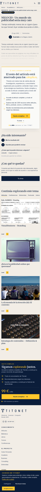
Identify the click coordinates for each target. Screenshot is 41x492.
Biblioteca (4, 434)
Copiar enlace (13, 153)
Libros (3, 437)
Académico (11, 7)
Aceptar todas (8, 488)
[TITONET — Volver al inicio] (10, 3)
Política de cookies (8, 479)
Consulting (4, 461)
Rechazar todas (20, 483)
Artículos (20, 7)
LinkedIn (4, 153)
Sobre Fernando (6, 452)
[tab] (4, 195)
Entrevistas (4, 464)
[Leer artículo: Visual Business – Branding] (20, 211)
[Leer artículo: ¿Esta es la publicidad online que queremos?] (20, 250)
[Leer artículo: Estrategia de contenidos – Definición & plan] (20, 327)
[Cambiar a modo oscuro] (34, 3)
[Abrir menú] (39, 3)
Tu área (19, 120)
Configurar (7, 483)
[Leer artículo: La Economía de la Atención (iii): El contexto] (20, 288)
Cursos (3, 440)
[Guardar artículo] (10, 37)
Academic (4, 455)
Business (4, 458)
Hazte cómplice (19, 116)
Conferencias (5, 443)
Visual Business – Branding (13, 225)
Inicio (3, 7)
